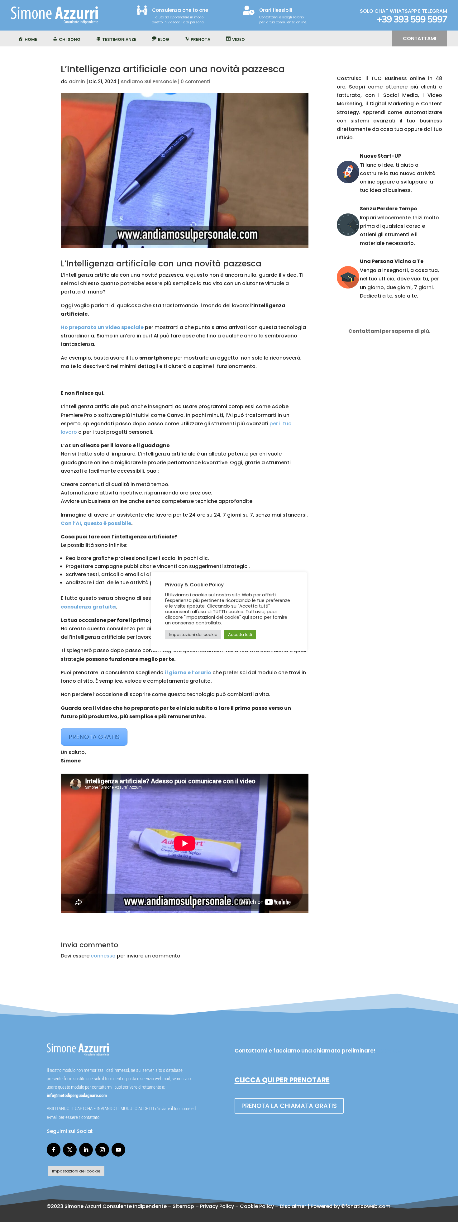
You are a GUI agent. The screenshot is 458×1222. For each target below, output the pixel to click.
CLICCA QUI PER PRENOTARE (282, 1080)
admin (77, 81)
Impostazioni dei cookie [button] (76, 1171)
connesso (103, 955)
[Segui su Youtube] (118, 1150)
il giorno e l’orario (188, 672)
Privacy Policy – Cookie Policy (237, 1206)
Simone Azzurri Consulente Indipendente (115, 1206)
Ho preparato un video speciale (102, 327)
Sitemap (183, 1206)
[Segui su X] (70, 1150)
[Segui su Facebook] (53, 1150)
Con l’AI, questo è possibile (96, 523)
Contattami (419, 38)
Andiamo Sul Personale (149, 81)
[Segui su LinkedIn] (86, 1150)
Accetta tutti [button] (240, 634)
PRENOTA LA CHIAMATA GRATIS (289, 1105)
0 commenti (195, 81)
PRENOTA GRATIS (94, 737)
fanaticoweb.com (367, 1206)
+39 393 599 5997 (412, 19)
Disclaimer (293, 1206)
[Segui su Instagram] (102, 1150)
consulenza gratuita (88, 606)
